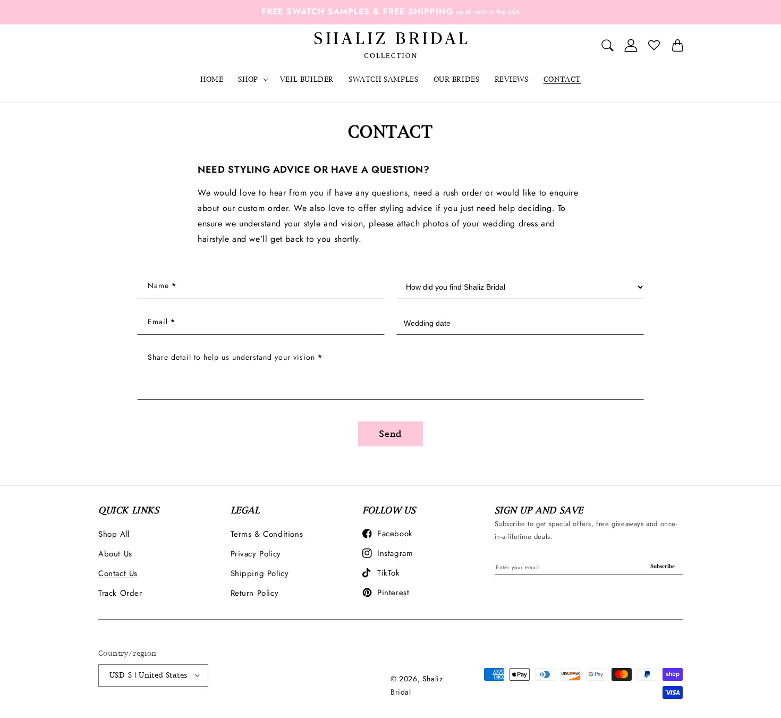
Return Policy (255, 593)
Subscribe (662, 566)
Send (390, 434)
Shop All (114, 534)
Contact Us (118, 573)
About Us (115, 554)
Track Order (120, 593)
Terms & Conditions (267, 534)
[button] (251, 79)
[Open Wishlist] (654, 45)
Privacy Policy (256, 554)
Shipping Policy (260, 573)
